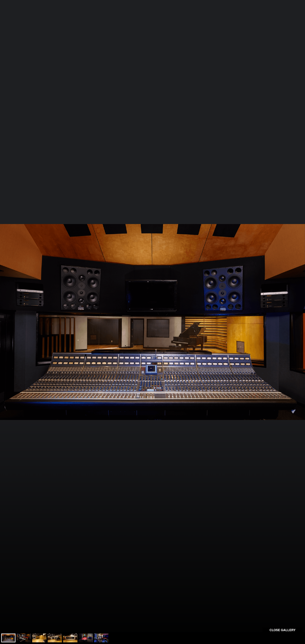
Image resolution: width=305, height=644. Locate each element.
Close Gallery (282, 630)
